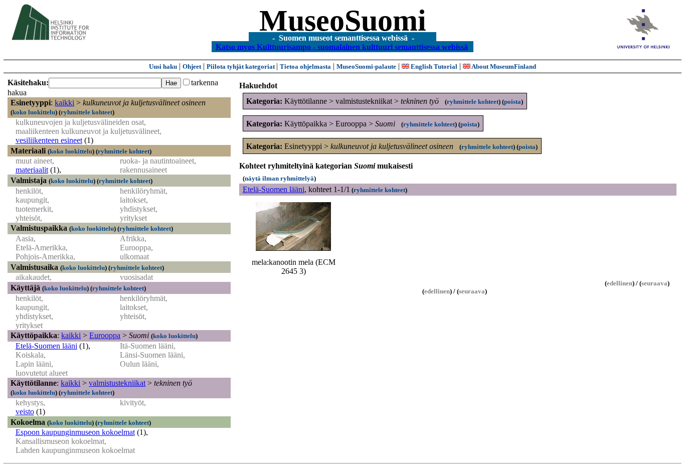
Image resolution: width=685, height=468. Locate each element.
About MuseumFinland (503, 66)
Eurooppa (104, 335)
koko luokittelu (34, 112)
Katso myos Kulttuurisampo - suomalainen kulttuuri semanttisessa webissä (342, 46)
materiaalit (32, 170)
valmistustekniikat (117, 383)
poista (512, 101)
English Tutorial (433, 66)
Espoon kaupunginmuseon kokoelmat (75, 432)
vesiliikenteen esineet (49, 140)
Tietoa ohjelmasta (305, 66)
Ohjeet (192, 66)
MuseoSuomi (342, 20)
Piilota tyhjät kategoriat (241, 66)
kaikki (64, 102)
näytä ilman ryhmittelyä (279, 178)
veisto (25, 411)
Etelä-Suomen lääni (46, 346)
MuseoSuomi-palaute (366, 66)
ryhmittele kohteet (86, 112)
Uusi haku (163, 66)
